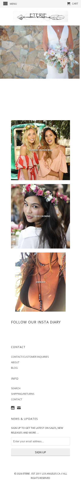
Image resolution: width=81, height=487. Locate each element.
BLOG (14, 368)
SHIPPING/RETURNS (22, 394)
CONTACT (16, 399)
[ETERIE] (40, 16)
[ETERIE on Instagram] (13, 408)
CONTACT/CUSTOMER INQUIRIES (30, 356)
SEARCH (15, 388)
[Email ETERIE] (19, 408)
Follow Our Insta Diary (36, 322)
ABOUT (15, 362)
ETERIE (26, 473)
